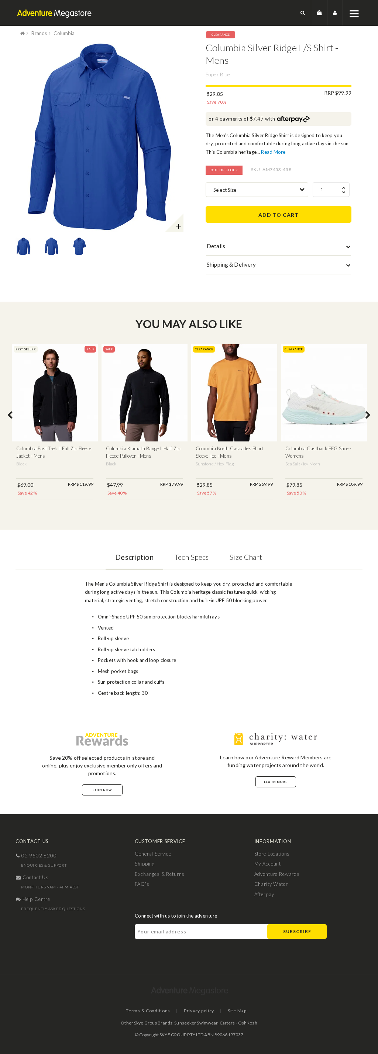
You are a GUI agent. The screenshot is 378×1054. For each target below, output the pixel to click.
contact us (35, 877)
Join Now (102, 790)
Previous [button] (10, 415)
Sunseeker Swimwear (195, 1023)
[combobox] (257, 189)
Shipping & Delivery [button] (231, 264)
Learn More (276, 782)
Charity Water (271, 884)
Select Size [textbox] (224, 190)
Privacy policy (199, 1010)
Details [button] (216, 246)
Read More (273, 152)
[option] (99, 137)
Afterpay (264, 894)
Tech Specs (192, 557)
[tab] (278, 248)
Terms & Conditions (148, 1010)
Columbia (64, 33)
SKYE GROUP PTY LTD (181, 1034)
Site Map (237, 1010)
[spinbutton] (331, 189)
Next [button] (368, 415)
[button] (303, 12)
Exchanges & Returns (160, 874)
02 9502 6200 (38, 856)
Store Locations (272, 854)
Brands (39, 33)
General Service (153, 854)
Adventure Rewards (277, 874)
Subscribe (297, 931)
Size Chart (246, 557)
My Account (267, 864)
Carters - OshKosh (238, 1023)
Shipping (145, 864)
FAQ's (142, 884)
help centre (35, 899)
